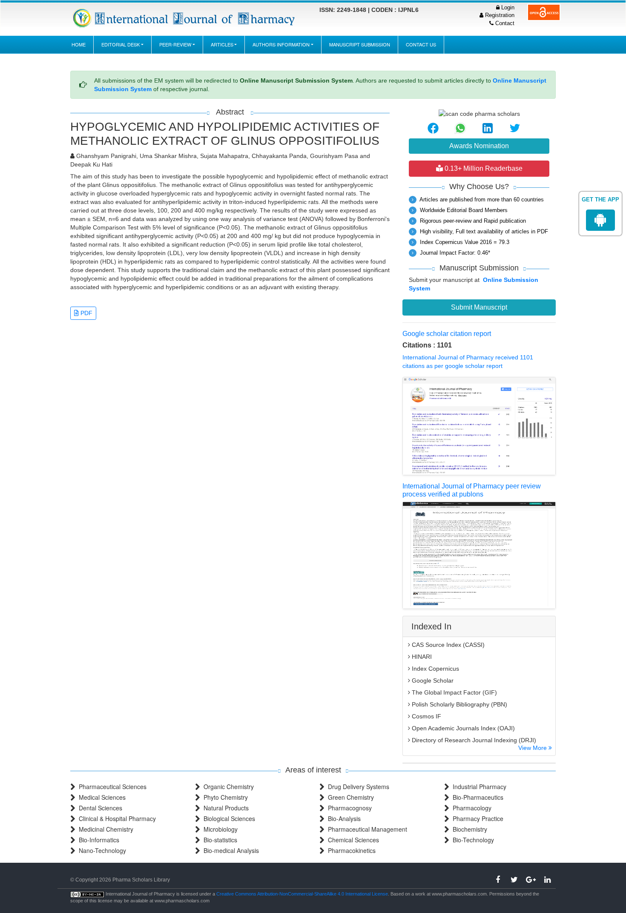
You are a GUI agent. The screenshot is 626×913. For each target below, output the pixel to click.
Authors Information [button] (281, 44)
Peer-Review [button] (175, 44)
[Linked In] (547, 879)
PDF (85, 313)
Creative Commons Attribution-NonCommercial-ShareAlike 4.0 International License (302, 893)
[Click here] (185, 18)
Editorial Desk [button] (120, 44)
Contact (504, 23)
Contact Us (421, 44)
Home (79, 44)
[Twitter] (514, 879)
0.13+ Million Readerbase (483, 168)
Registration (498, 15)
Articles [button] (222, 44)
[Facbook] (497, 879)
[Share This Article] (433, 128)
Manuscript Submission (359, 44)
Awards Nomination (479, 145)
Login (507, 7)
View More (533, 747)
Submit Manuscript (479, 307)
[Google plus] (530, 879)
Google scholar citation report (446, 333)
